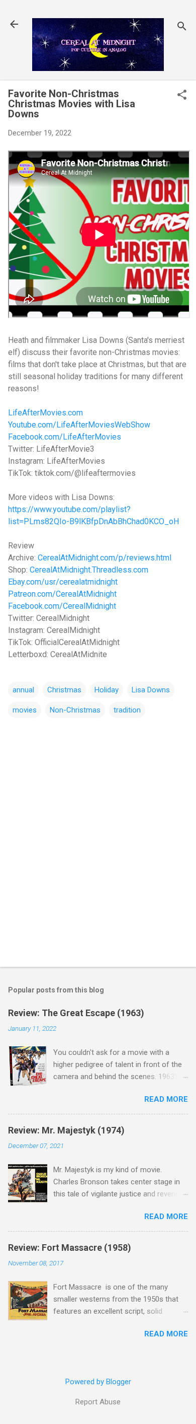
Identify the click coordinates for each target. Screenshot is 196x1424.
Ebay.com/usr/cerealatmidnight (63, 582)
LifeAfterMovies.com (45, 412)
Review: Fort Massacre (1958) (69, 1247)
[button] (182, 96)
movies (25, 710)
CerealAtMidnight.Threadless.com (89, 570)
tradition (127, 710)
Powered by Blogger (98, 1381)
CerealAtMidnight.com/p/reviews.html (104, 557)
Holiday (106, 689)
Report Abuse (98, 1401)
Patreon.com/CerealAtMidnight (62, 594)
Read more (166, 1099)
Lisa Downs (151, 689)
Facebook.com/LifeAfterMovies (64, 437)
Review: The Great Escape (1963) (76, 1013)
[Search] (182, 27)
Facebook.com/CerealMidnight (62, 606)
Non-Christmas (75, 710)
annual (23, 689)
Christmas (64, 689)
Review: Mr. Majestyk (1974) (66, 1130)
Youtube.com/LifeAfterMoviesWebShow (79, 425)
